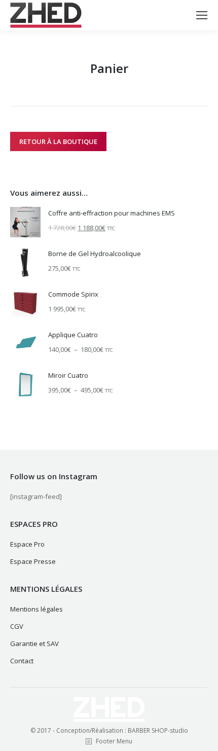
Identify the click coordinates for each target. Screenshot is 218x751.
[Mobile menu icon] (202, 15)
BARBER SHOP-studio (158, 730)
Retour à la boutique (58, 141)
